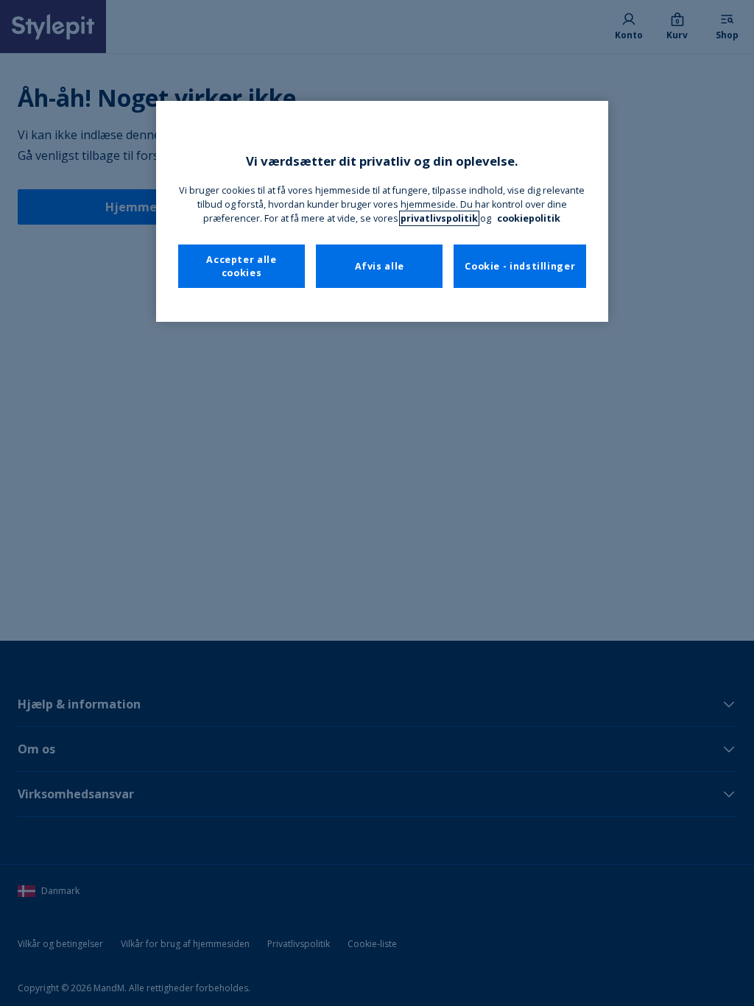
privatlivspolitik (439, 218)
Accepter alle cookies (241, 266)
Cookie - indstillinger (520, 266)
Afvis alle (379, 266)
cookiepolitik (528, 218)
